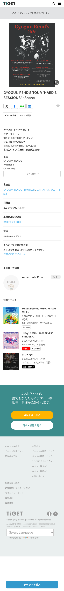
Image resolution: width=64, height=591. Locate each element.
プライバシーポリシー (15, 493)
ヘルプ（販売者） (40, 471)
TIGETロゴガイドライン (43, 461)
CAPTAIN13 (43, 189)
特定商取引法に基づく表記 (17, 488)
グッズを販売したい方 (42, 456)
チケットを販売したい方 (43, 451)
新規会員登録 (11, 456)
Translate (33, 537)
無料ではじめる (32, 415)
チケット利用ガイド (14, 451)
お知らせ (36, 446)
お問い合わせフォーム (14, 254)
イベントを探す (12, 446)
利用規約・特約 (12, 483)
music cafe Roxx (12, 221)
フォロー (55, 277)
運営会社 (9, 498)
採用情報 (9, 503)
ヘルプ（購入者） (40, 466)
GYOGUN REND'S (12, 189)
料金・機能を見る (32, 425)
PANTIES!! (29, 189)
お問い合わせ (38, 476)
